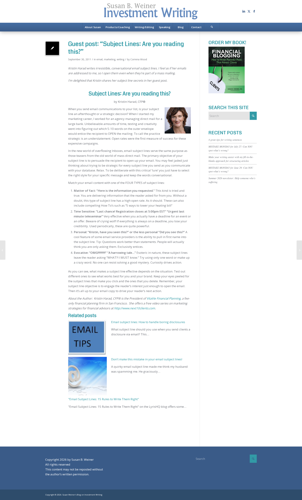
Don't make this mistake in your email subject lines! (146, 359)
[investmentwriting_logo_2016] (151, 11)
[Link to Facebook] (254, 11)
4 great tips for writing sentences (225, 139)
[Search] (212, 27)
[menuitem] (92, 27)
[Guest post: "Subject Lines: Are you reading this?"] (52, 48)
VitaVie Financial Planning (164, 298)
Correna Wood (138, 59)
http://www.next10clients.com (134, 308)
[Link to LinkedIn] (243, 11)
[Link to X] (248, 11)
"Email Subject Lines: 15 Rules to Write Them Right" (103, 399)
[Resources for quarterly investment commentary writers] (2, 250)
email (99, 59)
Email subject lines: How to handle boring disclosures (148, 322)
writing (120, 59)
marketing (109, 59)
